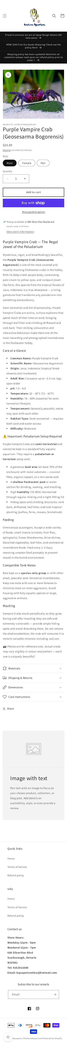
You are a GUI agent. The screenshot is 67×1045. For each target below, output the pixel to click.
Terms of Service (17, 867)
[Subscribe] (55, 994)
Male (10, 163)
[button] (5, 16)
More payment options (33, 211)
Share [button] (10, 708)
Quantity (7, 171)
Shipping (7, 150)
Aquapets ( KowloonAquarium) (27, 1038)
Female (26, 163)
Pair (43, 163)
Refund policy (15, 875)
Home (11, 858)
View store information (20, 231)
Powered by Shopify (52, 1038)
